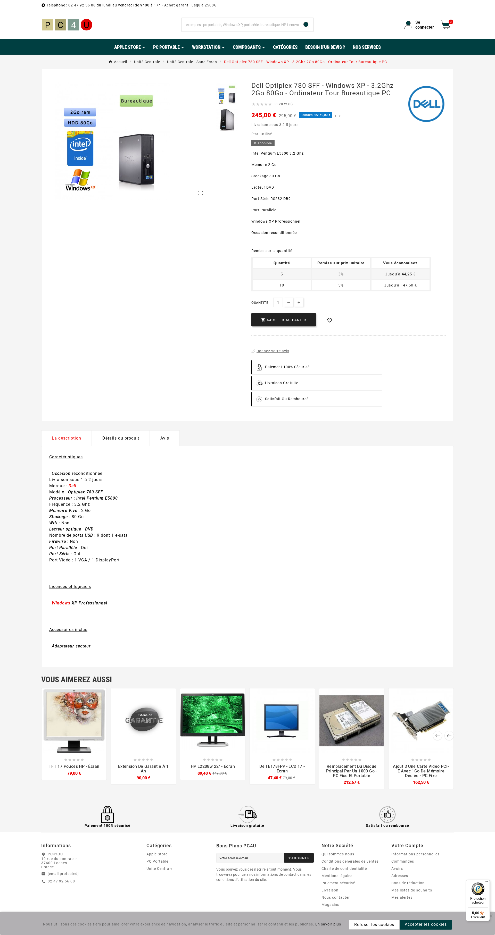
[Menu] (487, 883)
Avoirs (397, 868)
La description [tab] (66, 438)
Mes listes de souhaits (411, 890)
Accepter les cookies (426, 924)
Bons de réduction (408, 883)
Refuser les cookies (374, 924)
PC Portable (157, 861)
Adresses (399, 876)
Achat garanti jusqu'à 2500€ (190, 5)
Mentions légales (336, 876)
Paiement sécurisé (338, 883)
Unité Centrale (159, 868)
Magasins (330, 905)
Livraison (330, 890)
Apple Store (157, 854)
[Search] (306, 25)
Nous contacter (335, 897)
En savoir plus (328, 924)
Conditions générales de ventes (350, 861)
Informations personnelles (415, 854)
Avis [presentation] (164, 438)
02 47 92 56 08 (82, 5)
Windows (61, 603)
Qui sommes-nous (337, 854)
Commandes (402, 861)
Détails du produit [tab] (120, 438)
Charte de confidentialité (344, 868)
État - (256, 134)
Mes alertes (401, 897)
